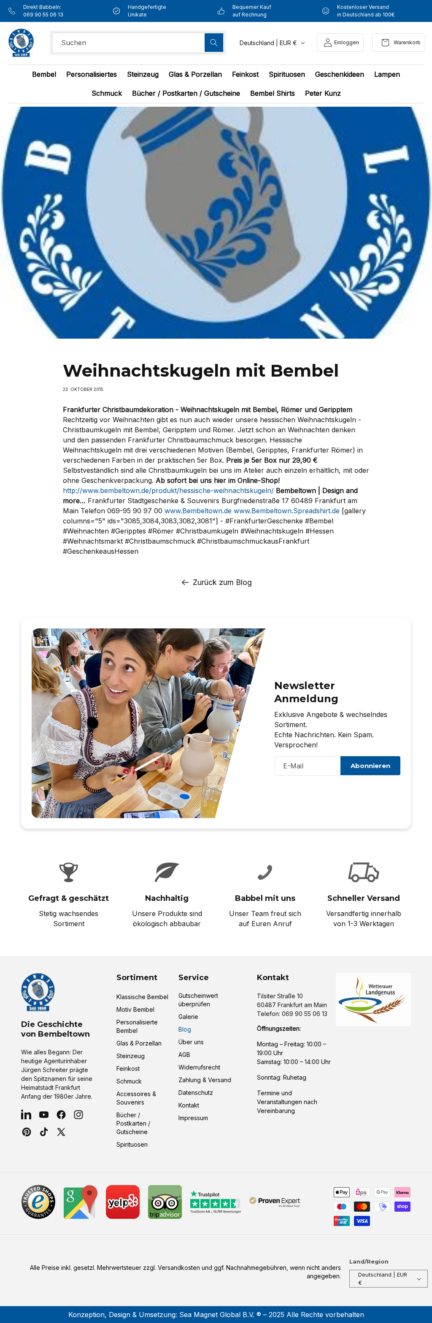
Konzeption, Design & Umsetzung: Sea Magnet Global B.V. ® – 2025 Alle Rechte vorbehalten (216, 1314)
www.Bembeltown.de (198, 511)
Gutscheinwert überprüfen (198, 1000)
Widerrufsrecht (199, 1067)
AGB (184, 1054)
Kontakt (188, 1105)
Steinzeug (130, 1055)
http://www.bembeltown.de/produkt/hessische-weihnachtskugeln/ (168, 490)
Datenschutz (195, 1092)
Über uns (191, 1041)
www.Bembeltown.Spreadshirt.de (287, 511)
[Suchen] (214, 42)
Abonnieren (370, 766)
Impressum (193, 1117)
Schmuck (129, 1081)
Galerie (188, 1016)
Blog (184, 1029)
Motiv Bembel (135, 1009)
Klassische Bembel (142, 996)
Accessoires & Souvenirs (136, 1098)
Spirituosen (132, 1144)
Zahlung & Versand (204, 1079)
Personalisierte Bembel (137, 1026)
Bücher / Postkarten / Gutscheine (133, 1123)
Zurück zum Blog (222, 582)
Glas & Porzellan (139, 1043)
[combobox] (138, 42)
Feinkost (128, 1068)
